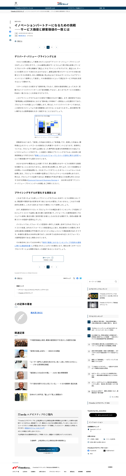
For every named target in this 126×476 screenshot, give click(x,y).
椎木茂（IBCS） (37, 312)
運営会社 (72, 471)
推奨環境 (88, 471)
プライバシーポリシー (54, 471)
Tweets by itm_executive (97, 411)
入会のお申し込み (50, 8)
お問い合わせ (42, 471)
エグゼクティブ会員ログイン (76, 8)
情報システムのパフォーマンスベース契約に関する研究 (57, 155)
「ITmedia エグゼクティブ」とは (24, 8)
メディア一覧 (15, 471)
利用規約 (110, 467)
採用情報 (80, 471)
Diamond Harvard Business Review (42, 180)
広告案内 (33, 471)
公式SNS (25, 471)
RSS (65, 471)
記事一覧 (102, 8)
